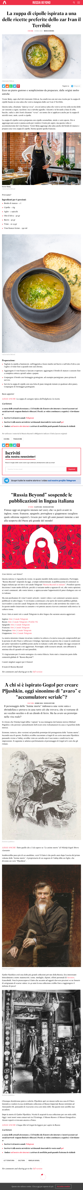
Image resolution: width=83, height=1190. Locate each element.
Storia (30, 507)
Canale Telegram (21, 619)
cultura (21, 1160)
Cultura (30, 703)
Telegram (77, 86)
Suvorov (70, 978)
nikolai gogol (34, 1160)
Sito (10, 619)
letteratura (9, 1160)
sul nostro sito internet (20, 426)
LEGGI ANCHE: (9, 399)
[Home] (4, 2)
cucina (6, 439)
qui (62, 422)
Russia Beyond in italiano (54, 585)
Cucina (30, 31)
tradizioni (17, 439)
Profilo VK (33, 622)
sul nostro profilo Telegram (62, 480)
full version (37, 672)
